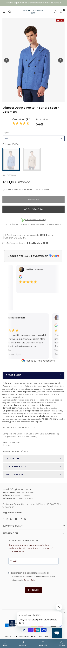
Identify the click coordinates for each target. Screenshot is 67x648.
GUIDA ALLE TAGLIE (16, 466)
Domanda (44, 189)
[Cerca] (10, 11)
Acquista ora (33, 209)
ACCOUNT (23, 645)
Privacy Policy (30, 580)
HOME (4, 645)
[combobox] (34, 138)
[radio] (11, 159)
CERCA (62, 645)
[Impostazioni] (56, 12)
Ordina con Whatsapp (35, 219)
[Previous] (6, 60)
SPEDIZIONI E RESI (16, 474)
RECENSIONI (13, 458)
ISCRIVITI (33, 590)
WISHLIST (43, 645)
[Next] (60, 60)
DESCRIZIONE (13, 375)
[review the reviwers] (18, 277)
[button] (62, 12)
